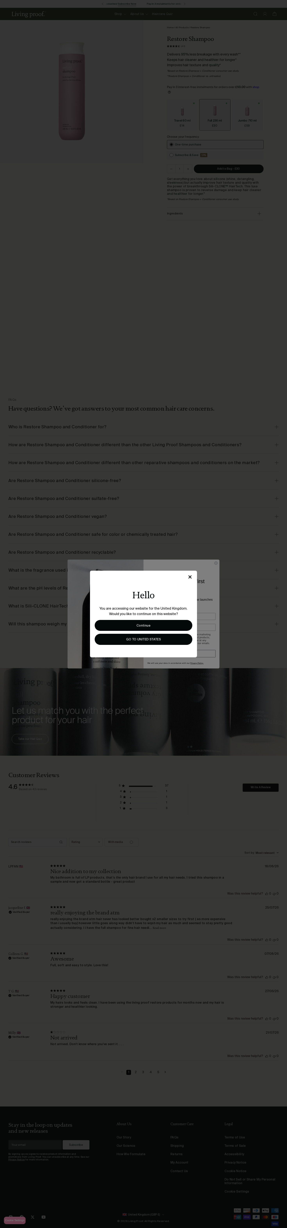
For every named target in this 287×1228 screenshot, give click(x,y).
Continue (143, 625)
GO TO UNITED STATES (143, 639)
